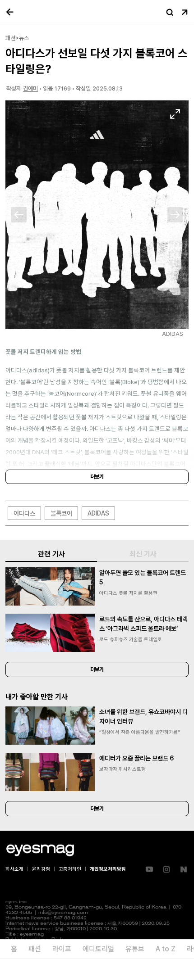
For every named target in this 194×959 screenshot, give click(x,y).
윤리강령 (41, 869)
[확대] (175, 114)
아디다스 (24, 513)
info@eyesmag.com (63, 912)
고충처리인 (70, 869)
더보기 (97, 477)
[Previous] (19, 215)
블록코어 (61, 513)
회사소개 (14, 869)
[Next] (175, 215)
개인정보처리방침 (108, 869)
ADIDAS (98, 513)
